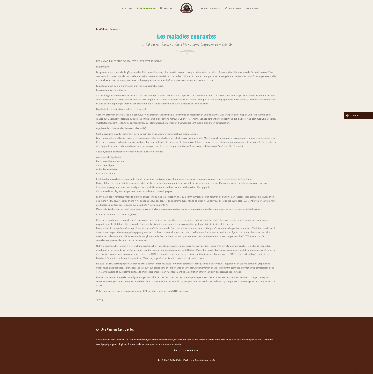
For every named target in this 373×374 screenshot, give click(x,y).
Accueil (128, 8)
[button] (358, 115)
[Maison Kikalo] (186, 8)
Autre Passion (235, 8)
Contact (254, 8)
